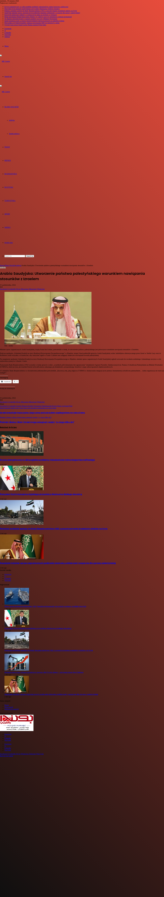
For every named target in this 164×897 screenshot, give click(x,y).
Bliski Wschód (11, 107)
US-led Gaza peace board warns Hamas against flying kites (25, 25)
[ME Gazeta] (5, 61)
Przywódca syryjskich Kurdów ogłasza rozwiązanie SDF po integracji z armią (31, 23)
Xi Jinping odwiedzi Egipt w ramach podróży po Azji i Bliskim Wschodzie (30, 19)
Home (2, 265)
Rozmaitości (10, 174)
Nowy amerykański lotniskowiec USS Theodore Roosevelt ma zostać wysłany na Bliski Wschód (45, 606)
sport (7, 214)
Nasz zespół (8, 707)
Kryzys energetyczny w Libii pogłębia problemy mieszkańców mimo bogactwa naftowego (36, 7)
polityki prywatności (11, 709)
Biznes (7, 160)
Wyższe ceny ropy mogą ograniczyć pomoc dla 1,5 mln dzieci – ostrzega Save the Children (43, 672)
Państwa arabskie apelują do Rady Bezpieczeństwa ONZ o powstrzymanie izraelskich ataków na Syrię (40, 11)
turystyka (10, 201)
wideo (7, 227)
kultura (8, 187)
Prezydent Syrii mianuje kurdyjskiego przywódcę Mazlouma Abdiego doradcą (32, 9)
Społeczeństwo (14, 134)
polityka (12, 120)
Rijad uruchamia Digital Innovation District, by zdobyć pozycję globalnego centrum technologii (38, 17)
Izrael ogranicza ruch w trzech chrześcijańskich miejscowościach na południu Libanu (34, 21)
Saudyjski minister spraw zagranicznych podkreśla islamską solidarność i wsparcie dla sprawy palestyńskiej (42, 13)
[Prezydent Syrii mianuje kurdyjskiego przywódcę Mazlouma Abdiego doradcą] (22, 490)
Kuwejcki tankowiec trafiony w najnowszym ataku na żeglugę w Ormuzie (30, 15)
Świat (7, 147)
